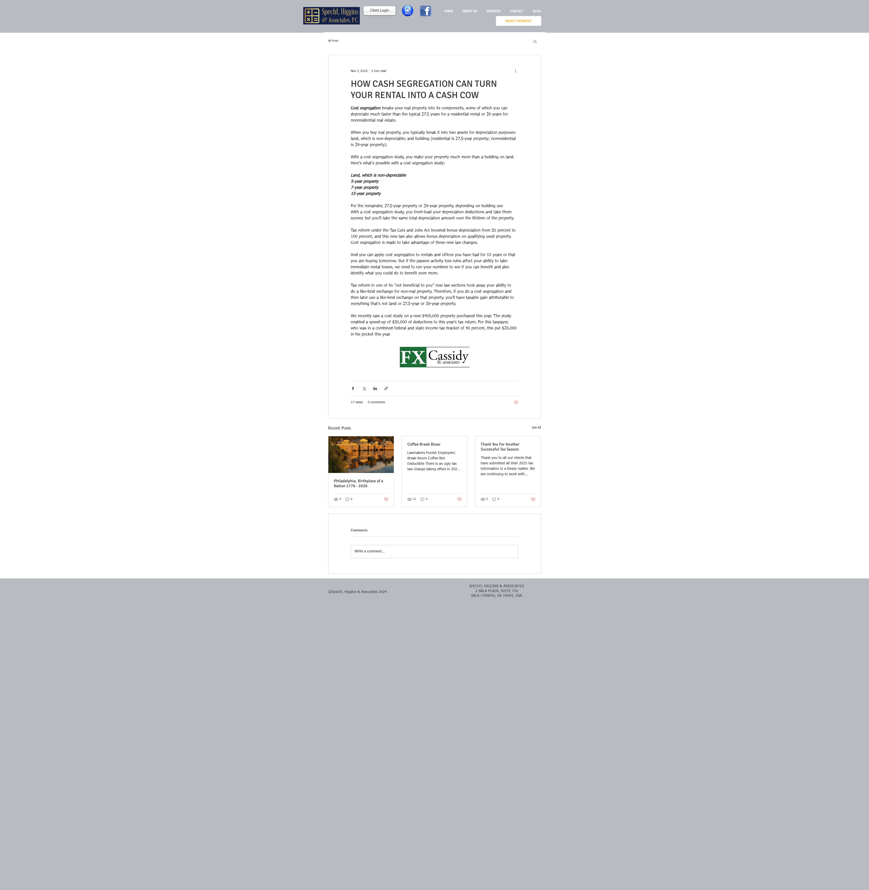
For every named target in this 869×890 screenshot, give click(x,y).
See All (536, 427)
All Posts (333, 41)
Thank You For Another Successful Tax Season (500, 447)
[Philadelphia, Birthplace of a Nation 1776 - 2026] (361, 454)
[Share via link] (386, 388)
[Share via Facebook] (353, 388)
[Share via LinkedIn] (375, 388)
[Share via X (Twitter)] (364, 388)
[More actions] (515, 71)
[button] (535, 41)
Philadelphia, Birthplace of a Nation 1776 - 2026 (358, 483)
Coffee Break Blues (423, 444)
